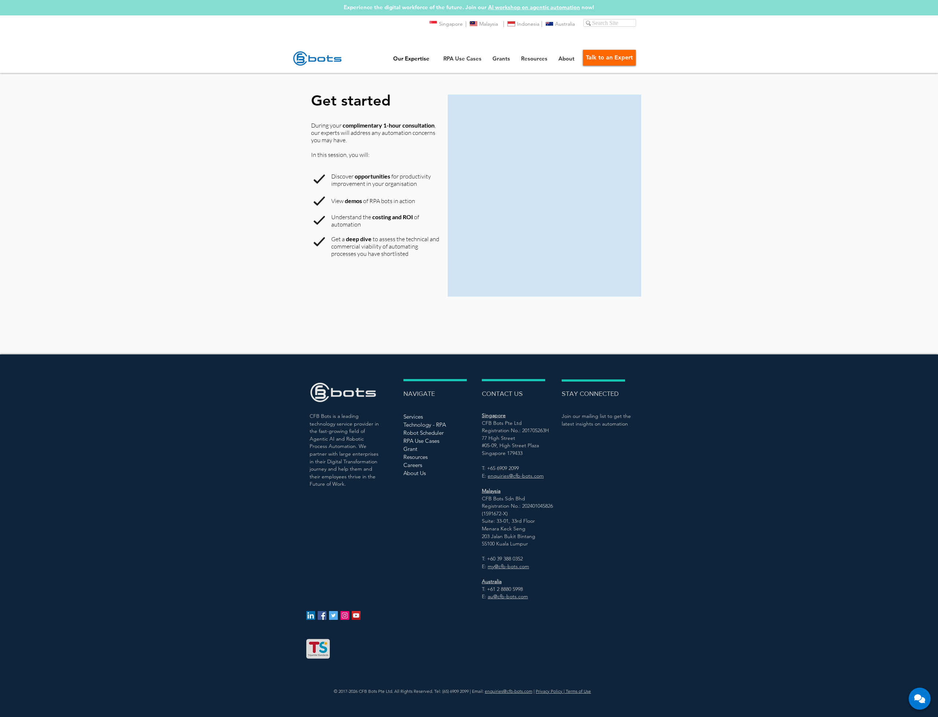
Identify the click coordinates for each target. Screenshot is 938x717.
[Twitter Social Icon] (333, 615)
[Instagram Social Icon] (344, 615)
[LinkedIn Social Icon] (310, 615)
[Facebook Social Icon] (322, 615)
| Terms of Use (576, 691)
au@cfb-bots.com (508, 596)
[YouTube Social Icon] (356, 615)
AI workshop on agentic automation (534, 7)
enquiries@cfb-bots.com (508, 691)
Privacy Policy (549, 691)
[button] (462, 58)
